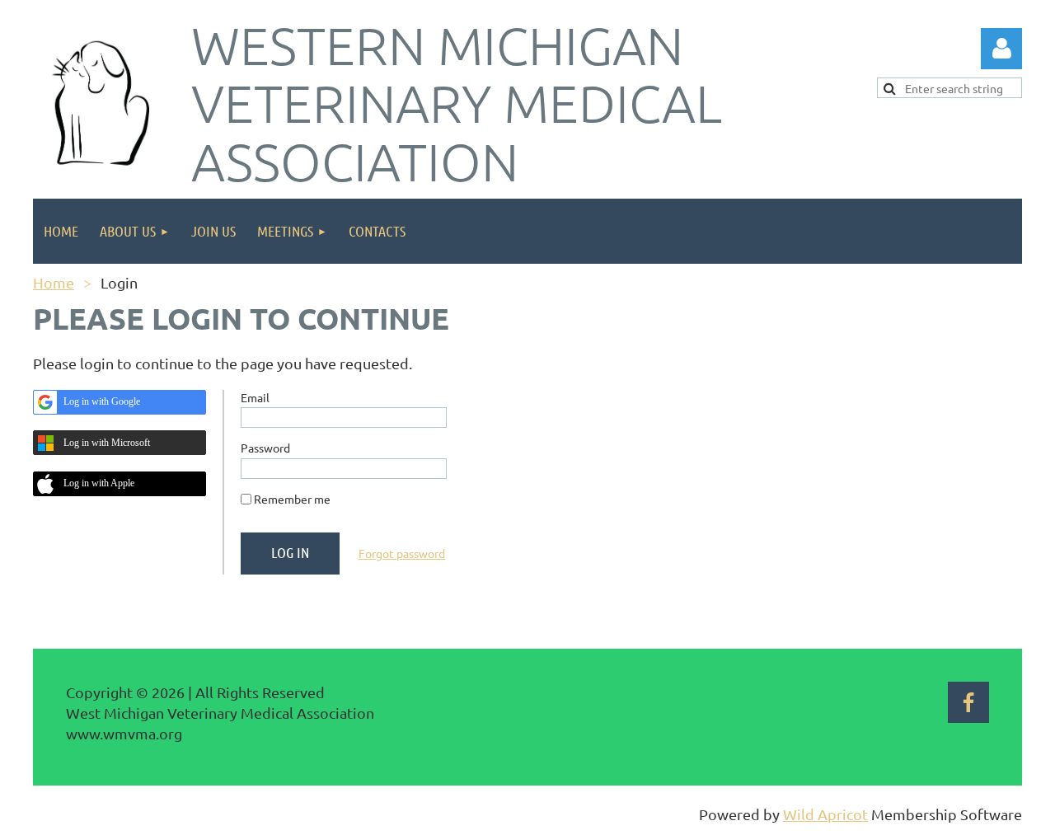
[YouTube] (155, 637)
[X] (81, 637)
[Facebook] (44, 637)
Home (53, 282)
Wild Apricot (825, 814)
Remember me (292, 498)
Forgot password (402, 553)
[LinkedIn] (118, 637)
